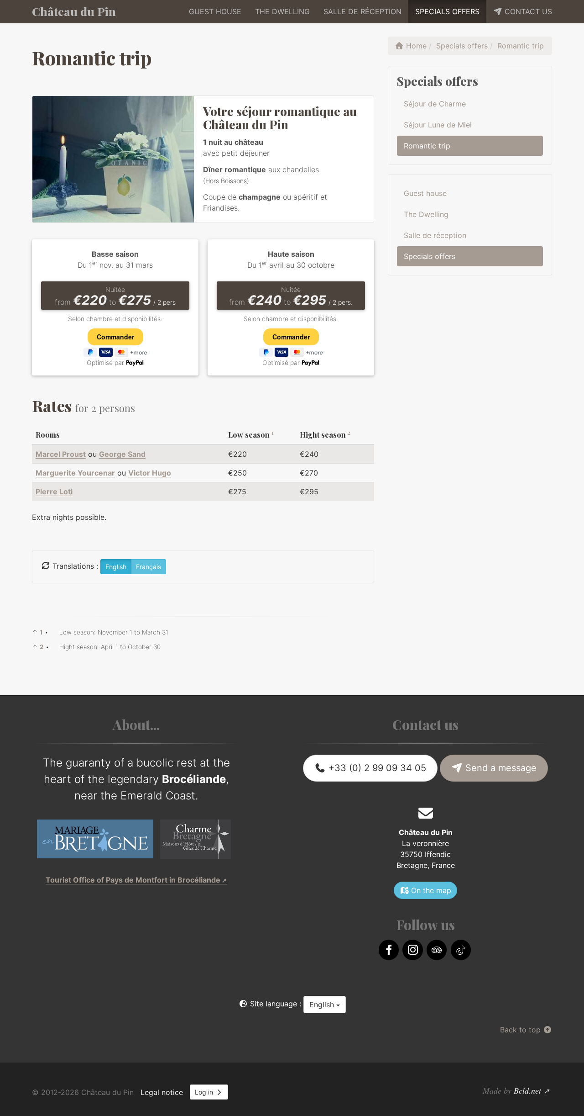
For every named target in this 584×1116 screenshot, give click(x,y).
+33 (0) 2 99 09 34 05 (376, 767)
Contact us (527, 11)
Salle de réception (362, 11)
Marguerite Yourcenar (75, 472)
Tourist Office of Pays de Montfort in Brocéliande (133, 879)
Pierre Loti (54, 491)
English (322, 1004)
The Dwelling (282, 11)
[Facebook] (389, 950)
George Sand (122, 454)
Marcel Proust (61, 454)
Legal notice (162, 1092)
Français (148, 567)
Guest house (215, 11)
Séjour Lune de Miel (438, 124)
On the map (430, 890)
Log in (205, 1092)
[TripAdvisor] (437, 950)
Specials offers (447, 11)
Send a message (500, 767)
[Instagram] (412, 950)
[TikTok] (461, 950)
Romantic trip (427, 145)
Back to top (521, 1029)
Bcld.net (527, 1090)
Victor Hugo (149, 472)
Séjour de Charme (435, 103)
